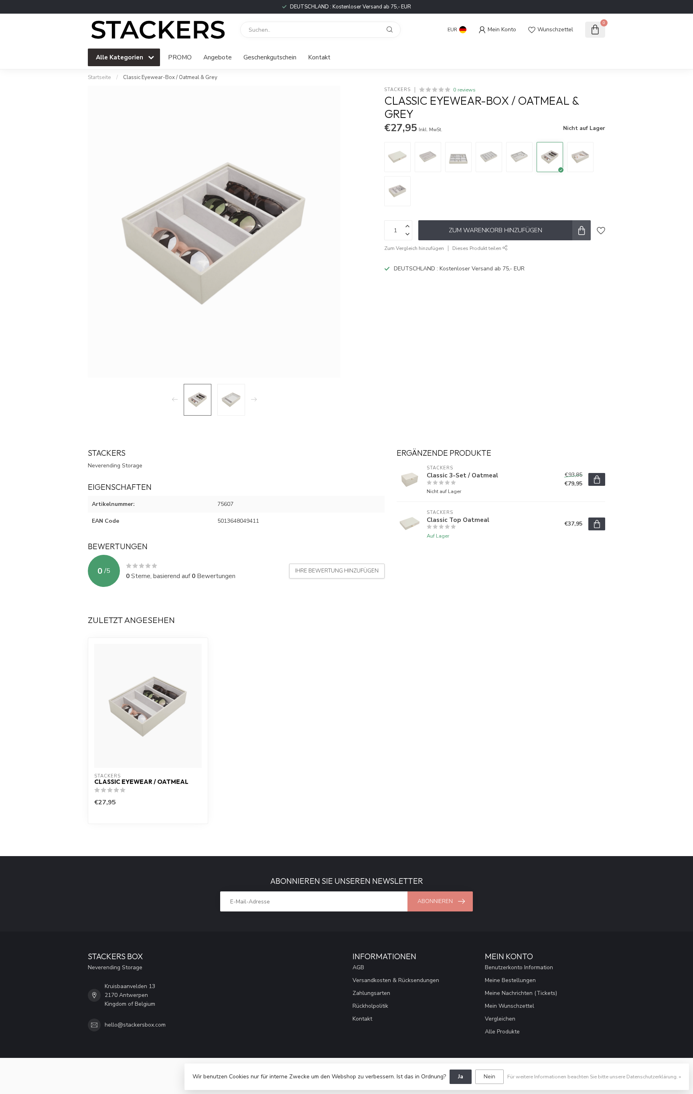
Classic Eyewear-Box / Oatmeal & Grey (170, 77)
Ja (460, 1076)
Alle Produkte (502, 1031)
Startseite (99, 77)
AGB (358, 967)
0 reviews (464, 89)
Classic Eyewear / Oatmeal (141, 781)
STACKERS (397, 89)
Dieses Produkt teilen (477, 248)
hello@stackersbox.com (135, 1025)
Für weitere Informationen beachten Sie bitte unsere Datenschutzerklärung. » (594, 1076)
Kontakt (319, 57)
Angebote (217, 57)
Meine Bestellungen (510, 980)
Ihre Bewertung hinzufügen (337, 570)
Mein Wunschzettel (509, 1006)
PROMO (180, 57)
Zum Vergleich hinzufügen (414, 248)
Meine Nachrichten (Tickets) (521, 993)
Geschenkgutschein (269, 57)
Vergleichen (500, 1019)
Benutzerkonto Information (519, 967)
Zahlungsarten (371, 993)
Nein (489, 1076)
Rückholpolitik (370, 1006)
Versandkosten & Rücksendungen (396, 980)
